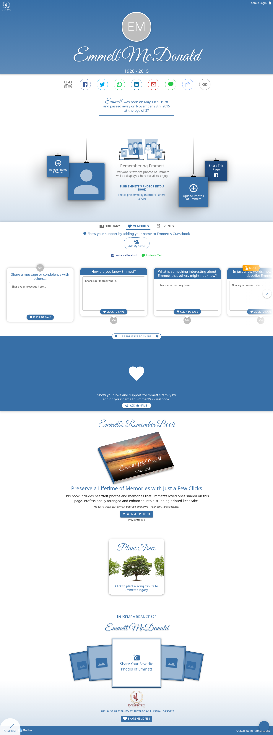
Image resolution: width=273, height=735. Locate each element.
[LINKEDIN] (136, 84)
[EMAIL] (153, 84)
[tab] (110, 226)
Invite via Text (153, 255)
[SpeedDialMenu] (264, 726)
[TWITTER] (102, 84)
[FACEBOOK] (85, 84)
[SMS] (170, 84)
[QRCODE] (68, 84)
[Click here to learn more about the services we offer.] (136, 700)
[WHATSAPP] (119, 84)
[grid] (136, 175)
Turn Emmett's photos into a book (142, 188)
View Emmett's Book (136, 514)
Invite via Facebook (126, 255)
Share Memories (138, 718)
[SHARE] (187, 84)
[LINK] (204, 84)
